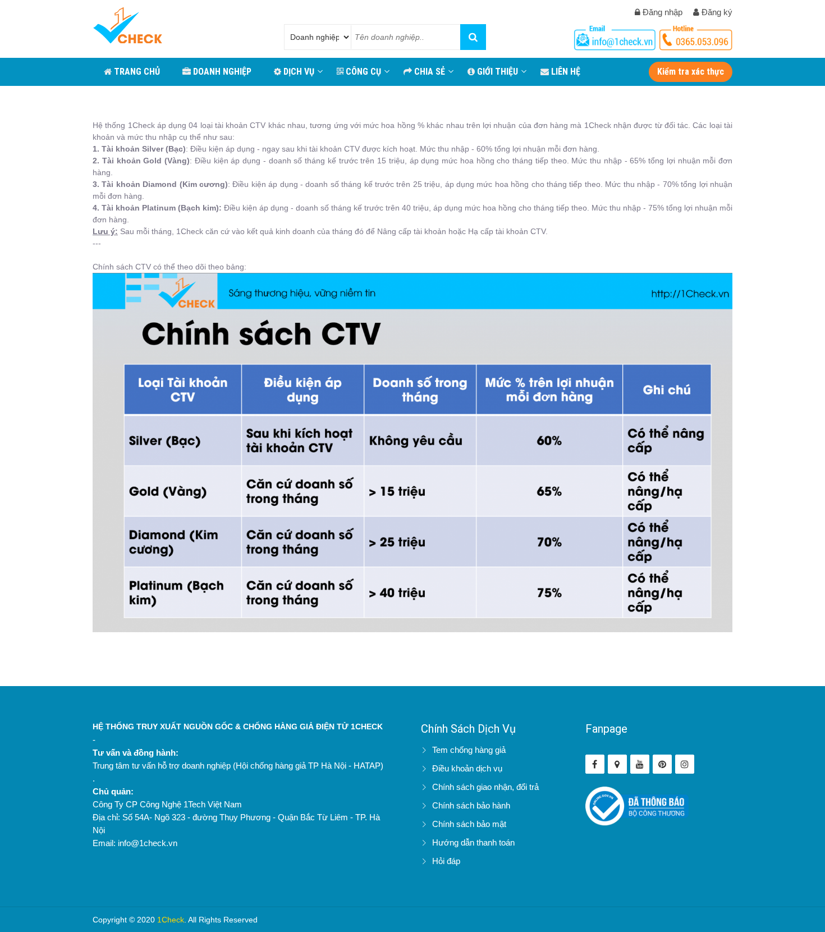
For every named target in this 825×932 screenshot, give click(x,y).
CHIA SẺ (428, 71)
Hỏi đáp (446, 861)
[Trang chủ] (128, 27)
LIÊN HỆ (564, 71)
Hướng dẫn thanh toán (473, 842)
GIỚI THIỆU (496, 71)
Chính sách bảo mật (469, 824)
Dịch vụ (297, 71)
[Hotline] (616, 35)
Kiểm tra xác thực (690, 71)
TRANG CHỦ (136, 71)
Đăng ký (715, 12)
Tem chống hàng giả (469, 750)
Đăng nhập (661, 12)
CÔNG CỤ (362, 71)
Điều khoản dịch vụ (467, 768)
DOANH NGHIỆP (221, 71)
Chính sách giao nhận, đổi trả (485, 787)
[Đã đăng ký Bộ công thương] (637, 805)
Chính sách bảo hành (471, 805)
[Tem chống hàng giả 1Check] (617, 764)
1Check (170, 919)
